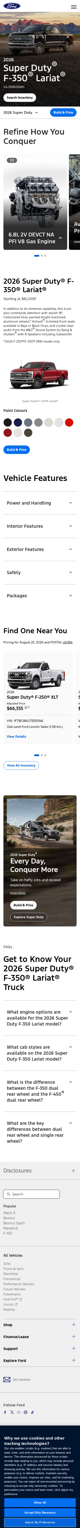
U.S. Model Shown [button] (13, 86)
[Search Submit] (8, 1194)
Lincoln (8, 1304)
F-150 (7, 1233)
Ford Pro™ (10, 1299)
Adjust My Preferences (40, 1522)
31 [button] (26, 707)
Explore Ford (14, 1360)
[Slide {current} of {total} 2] (42, 256)
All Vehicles (12, 1255)
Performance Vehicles (18, 1284)
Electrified (10, 1274)
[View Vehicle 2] (42, 755)
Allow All (40, 1502)
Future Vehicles (14, 1289)
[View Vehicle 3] (45, 755)
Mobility (9, 1309)
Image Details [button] (18, 893)
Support (10, 1348)
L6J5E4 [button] (68, 642)
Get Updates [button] (22, 1379)
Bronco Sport (14, 1223)
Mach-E (9, 1213)
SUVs (6, 1264)
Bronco (9, 1218)
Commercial (11, 1279)
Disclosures (17, 1170)
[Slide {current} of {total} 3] (45, 256)
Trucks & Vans (13, 1269)
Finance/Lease (16, 1337)
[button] (36, 256)
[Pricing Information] (28, 708)
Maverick (10, 1228)
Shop (7, 1325)
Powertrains (11, 1294)
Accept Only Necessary (40, 1512)
